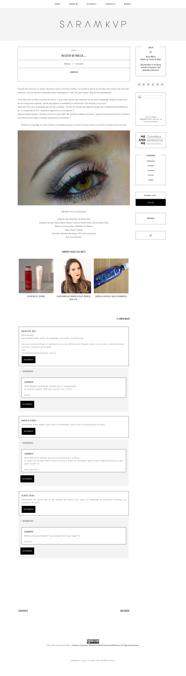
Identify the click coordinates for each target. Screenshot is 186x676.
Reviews (150, 166)
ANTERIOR (124, 610)
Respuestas (28, 371)
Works (150, 180)
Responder (28, 360)
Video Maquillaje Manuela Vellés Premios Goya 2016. (74, 297)
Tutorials (79, 64)
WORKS (127, 4)
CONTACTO (110, 4)
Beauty (67, 64)
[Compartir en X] (71, 77)
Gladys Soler (28, 495)
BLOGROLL (92, 4)
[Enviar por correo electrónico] (81, 77)
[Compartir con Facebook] (66, 77)
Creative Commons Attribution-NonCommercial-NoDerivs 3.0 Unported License (105, 645)
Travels (151, 175)
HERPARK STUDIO (107, 660)
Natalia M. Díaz (29, 331)
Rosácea (150, 170)
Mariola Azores (29, 420)
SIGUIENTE (23, 610)
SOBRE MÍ (73, 4)
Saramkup (29, 382)
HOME (57, 4)
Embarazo (151, 161)
